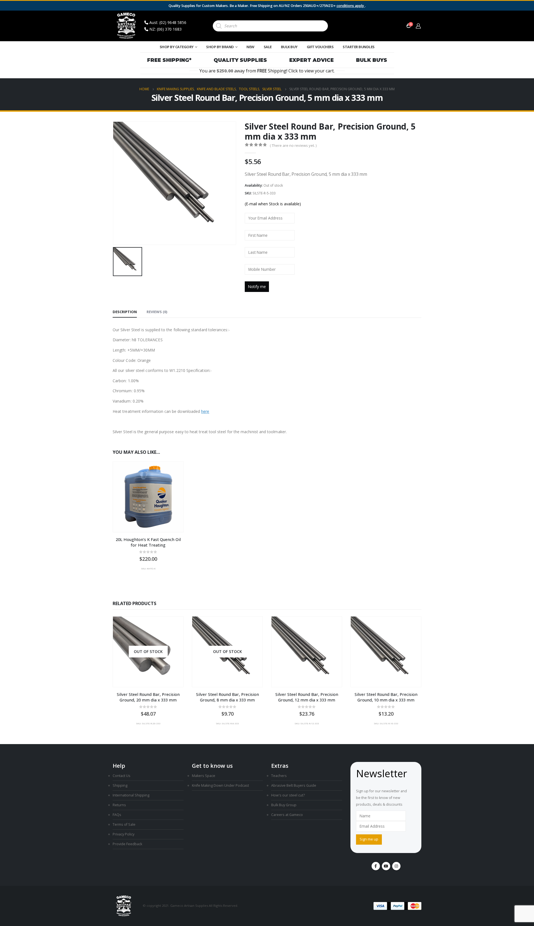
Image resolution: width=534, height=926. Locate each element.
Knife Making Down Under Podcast (220, 785)
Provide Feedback (127, 844)
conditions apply (351, 5)
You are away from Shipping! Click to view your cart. (267, 71)
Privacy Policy (123, 834)
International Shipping (131, 795)
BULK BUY (289, 46)
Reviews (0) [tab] (157, 311)
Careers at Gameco (287, 814)
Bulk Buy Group (283, 805)
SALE (268, 46)
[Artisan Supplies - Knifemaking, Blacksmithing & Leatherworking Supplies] (126, 26)
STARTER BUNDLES (359, 46)
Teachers (279, 775)
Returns (119, 805)
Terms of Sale (124, 824)
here (205, 411)
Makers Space (203, 775)
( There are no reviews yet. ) (293, 145)
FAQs (117, 814)
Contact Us (121, 775)
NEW (250, 46)
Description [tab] (125, 311)
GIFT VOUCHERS (320, 46)
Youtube (386, 866)
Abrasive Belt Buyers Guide (293, 785)
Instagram (396, 866)
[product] (148, 497)
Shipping (120, 785)
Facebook (376, 866)
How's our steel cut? (288, 795)
